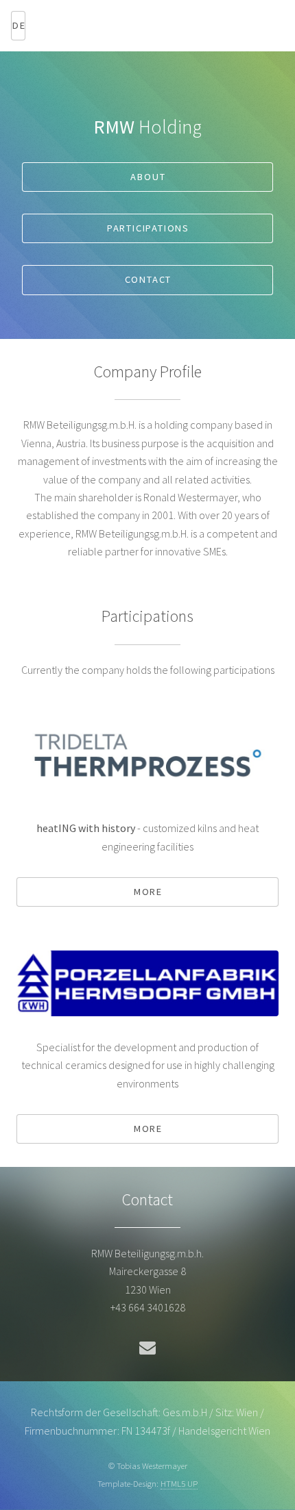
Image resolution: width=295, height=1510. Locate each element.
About (147, 177)
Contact (148, 279)
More (148, 891)
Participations (148, 228)
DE (18, 25)
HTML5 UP (179, 1483)
